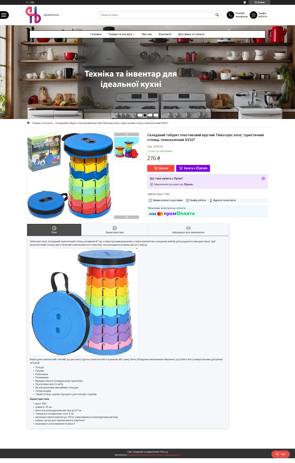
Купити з (189, 168)
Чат (283, 454)
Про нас (147, 34)
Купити (163, 168)
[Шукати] (217, 15)
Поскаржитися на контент (140, 455)
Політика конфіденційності (167, 455)
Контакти (165, 34)
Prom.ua (164, 452)
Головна (95, 34)
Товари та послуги (120, 34)
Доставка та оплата (191, 34)
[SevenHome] (33, 14)
